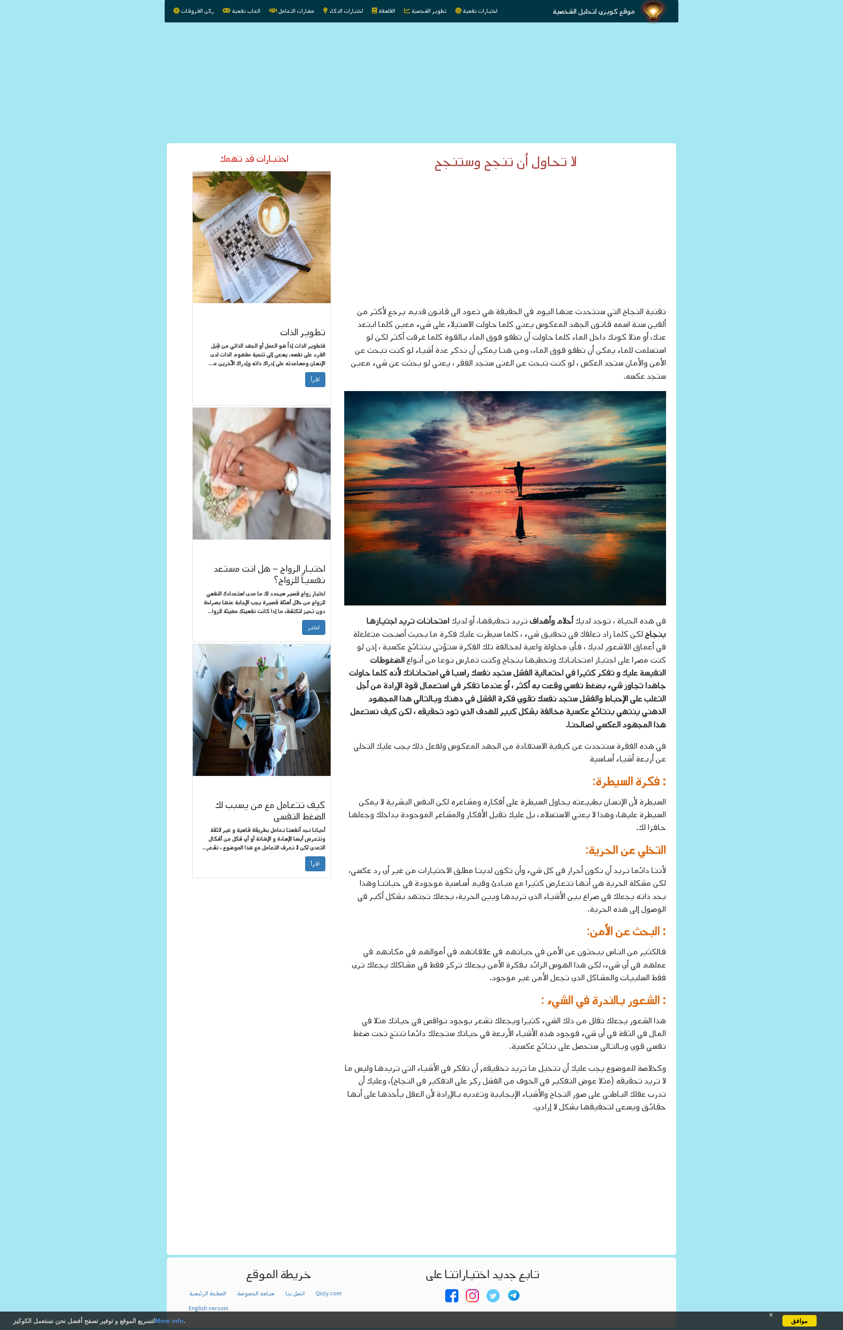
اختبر (314, 627)
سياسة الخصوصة (255, 1293)
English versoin (208, 1308)
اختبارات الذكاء (346, 11)
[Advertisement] (421, 80)
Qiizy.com (329, 1293)
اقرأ (315, 380)
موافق (799, 1320)
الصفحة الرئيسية (207, 1293)
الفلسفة (386, 11)
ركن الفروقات (197, 11)
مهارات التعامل (296, 11)
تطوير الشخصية (429, 11)
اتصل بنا (295, 1293)
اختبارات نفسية (480, 11)
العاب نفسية (246, 11)
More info (169, 1320)
